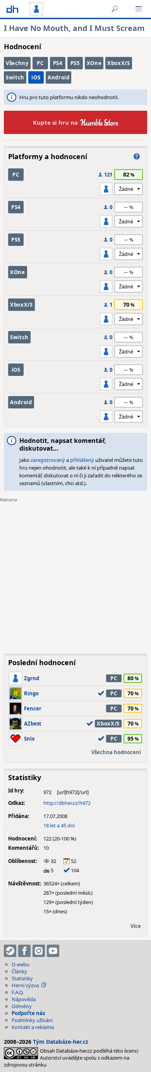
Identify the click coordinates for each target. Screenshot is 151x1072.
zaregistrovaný (48, 459)
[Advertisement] (75, 572)
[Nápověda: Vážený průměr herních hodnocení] (136, 156)
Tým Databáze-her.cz (60, 1041)
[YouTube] (53, 951)
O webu (20, 964)
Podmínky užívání (32, 1020)
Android (59, 77)
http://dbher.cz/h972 (67, 802)
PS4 (57, 63)
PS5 (75, 63)
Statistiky (22, 978)
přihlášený (82, 459)
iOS (35, 77)
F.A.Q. (18, 992)
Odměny (22, 1006)
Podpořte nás (28, 1013)
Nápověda (24, 999)
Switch (15, 77)
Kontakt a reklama (33, 1027)
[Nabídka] (138, 9)
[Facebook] (24, 951)
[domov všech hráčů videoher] (12, 9)
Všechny (17, 63)
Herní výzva (25, 985)
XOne (94, 63)
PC (40, 63)
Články (19, 971)
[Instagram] (39, 951)
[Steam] (10, 951)
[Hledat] (114, 9)
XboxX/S (118, 63)
